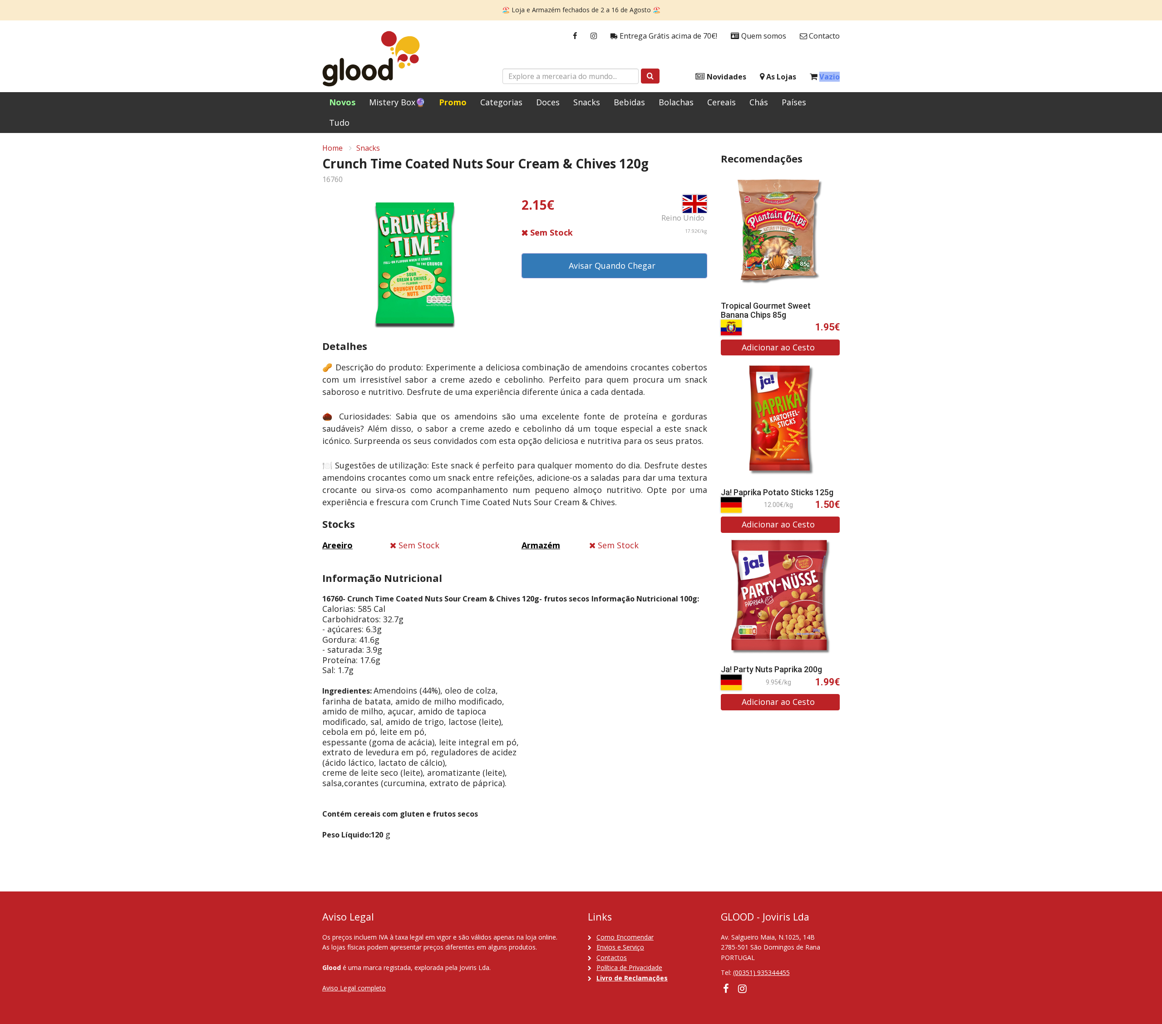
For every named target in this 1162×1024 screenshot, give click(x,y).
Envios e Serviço (620, 947)
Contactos (611, 957)
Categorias (501, 102)
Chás (758, 102)
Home (332, 148)
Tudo (339, 122)
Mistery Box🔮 (397, 102)
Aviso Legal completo (354, 988)
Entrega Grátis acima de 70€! (667, 36)
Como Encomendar (625, 937)
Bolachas (676, 102)
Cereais (721, 102)
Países (794, 102)
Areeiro (337, 545)
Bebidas (629, 102)
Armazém (541, 545)
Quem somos (762, 36)
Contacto (823, 36)
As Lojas (780, 77)
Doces (548, 102)
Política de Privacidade (629, 967)
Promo (453, 102)
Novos (342, 102)
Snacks (586, 102)
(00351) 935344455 (761, 972)
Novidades (725, 77)
